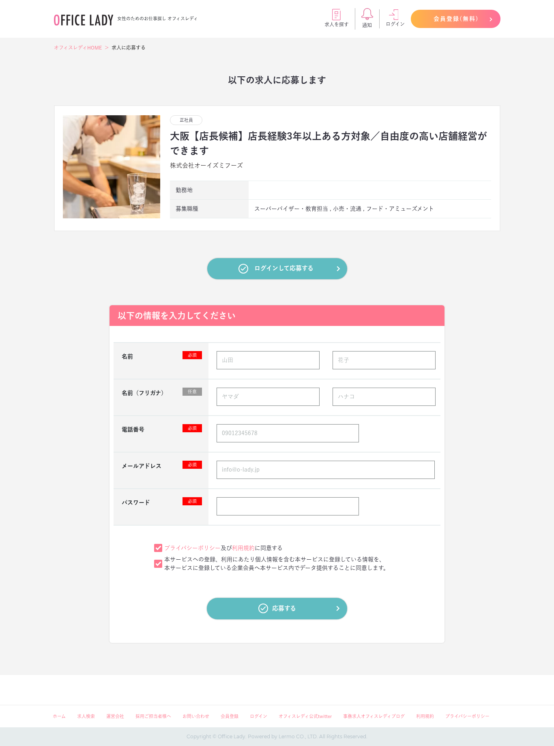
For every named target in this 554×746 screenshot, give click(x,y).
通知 (367, 25)
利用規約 (243, 548)
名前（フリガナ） (159, 392)
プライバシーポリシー (192, 548)
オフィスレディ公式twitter (305, 716)
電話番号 (159, 429)
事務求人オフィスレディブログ (374, 716)
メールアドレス (159, 465)
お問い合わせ (196, 716)
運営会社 (115, 716)
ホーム (59, 716)
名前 (159, 356)
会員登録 (229, 716)
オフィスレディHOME (78, 47)
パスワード (159, 502)
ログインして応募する (284, 268)
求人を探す (336, 24)
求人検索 (86, 716)
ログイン (395, 24)
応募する (284, 608)
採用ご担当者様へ (153, 716)
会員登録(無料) (456, 19)
